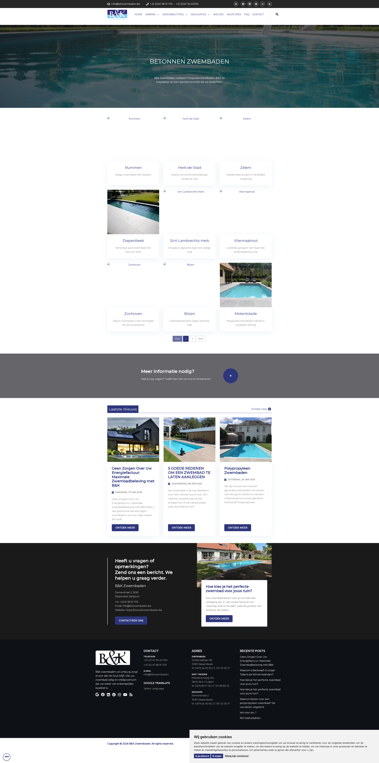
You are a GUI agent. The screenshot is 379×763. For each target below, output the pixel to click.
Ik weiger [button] (217, 756)
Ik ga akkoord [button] (202, 756)
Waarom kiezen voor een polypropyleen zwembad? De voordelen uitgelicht (257, 703)
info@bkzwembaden (156, 674)
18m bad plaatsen (250, 718)
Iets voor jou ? (248, 712)
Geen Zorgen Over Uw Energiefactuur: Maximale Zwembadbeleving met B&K (256, 660)
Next (200, 338)
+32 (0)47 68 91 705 (161, 4)
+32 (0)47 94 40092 (187, 4)
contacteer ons (131, 620)
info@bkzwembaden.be (125, 4)
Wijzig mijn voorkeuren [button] (237, 756)
